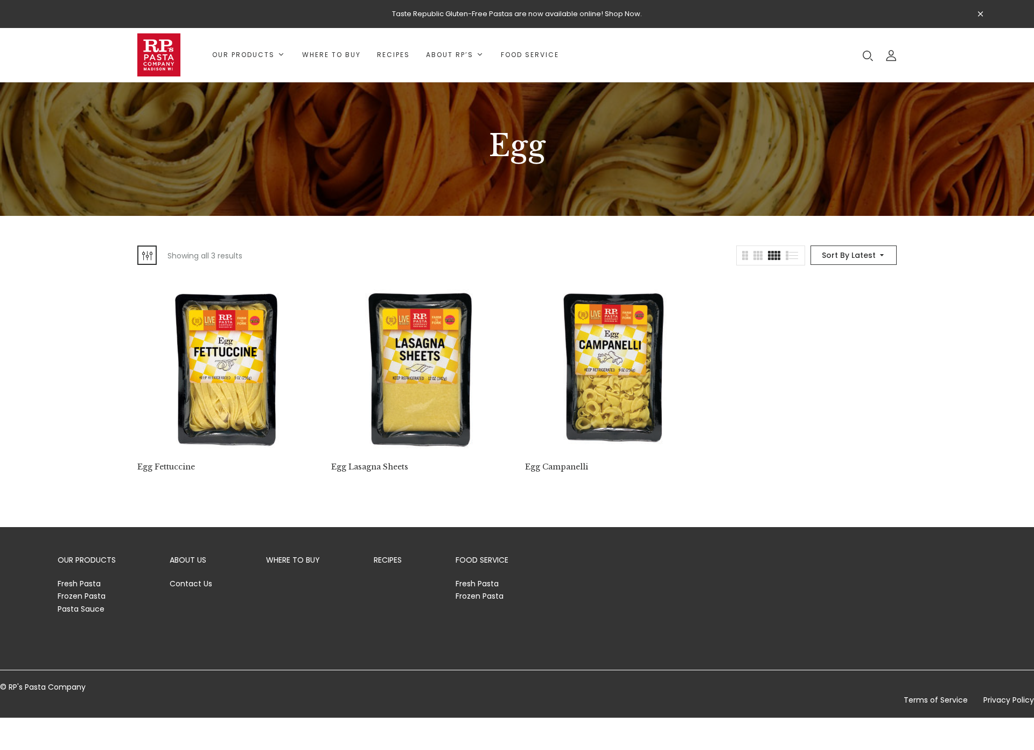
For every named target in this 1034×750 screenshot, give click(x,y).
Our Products (87, 560)
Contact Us (191, 583)
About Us (188, 560)
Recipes (388, 560)
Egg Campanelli (556, 467)
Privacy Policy (1008, 700)
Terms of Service (936, 700)
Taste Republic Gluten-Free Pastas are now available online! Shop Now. (517, 14)
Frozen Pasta (82, 596)
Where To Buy (293, 560)
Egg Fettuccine (166, 467)
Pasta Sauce (81, 609)
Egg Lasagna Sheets (369, 467)
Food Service (482, 560)
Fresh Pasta (79, 583)
